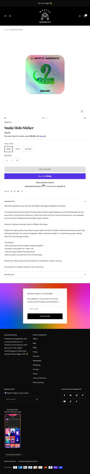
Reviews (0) (9, 274)
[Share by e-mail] (21, 191)
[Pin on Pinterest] (14, 191)
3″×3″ (8, 149)
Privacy (36, 369)
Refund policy (38, 382)
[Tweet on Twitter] (18, 191)
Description (9, 201)
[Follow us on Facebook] (64, 395)
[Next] (85, 118)
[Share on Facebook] (11, 191)
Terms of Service (39, 378)
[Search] (10, 16)
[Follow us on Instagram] (77, 395)
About (35, 339)
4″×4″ (18, 149)
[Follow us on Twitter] (71, 395)
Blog (34, 347)
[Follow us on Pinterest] (83, 395)
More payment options (45, 182)
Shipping (36, 365)
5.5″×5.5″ (28, 149)
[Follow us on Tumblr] (77, 401)
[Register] (37, 399)
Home (6, 30)
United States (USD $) (13, 455)
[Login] (80, 16)
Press (35, 352)
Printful (8, 122)
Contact (36, 356)
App (34, 343)
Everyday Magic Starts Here (28, 461)
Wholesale (37, 361)
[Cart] (84, 16)
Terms (35, 374)
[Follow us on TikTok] (71, 401)
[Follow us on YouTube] (64, 401)
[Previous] (5, 118)
